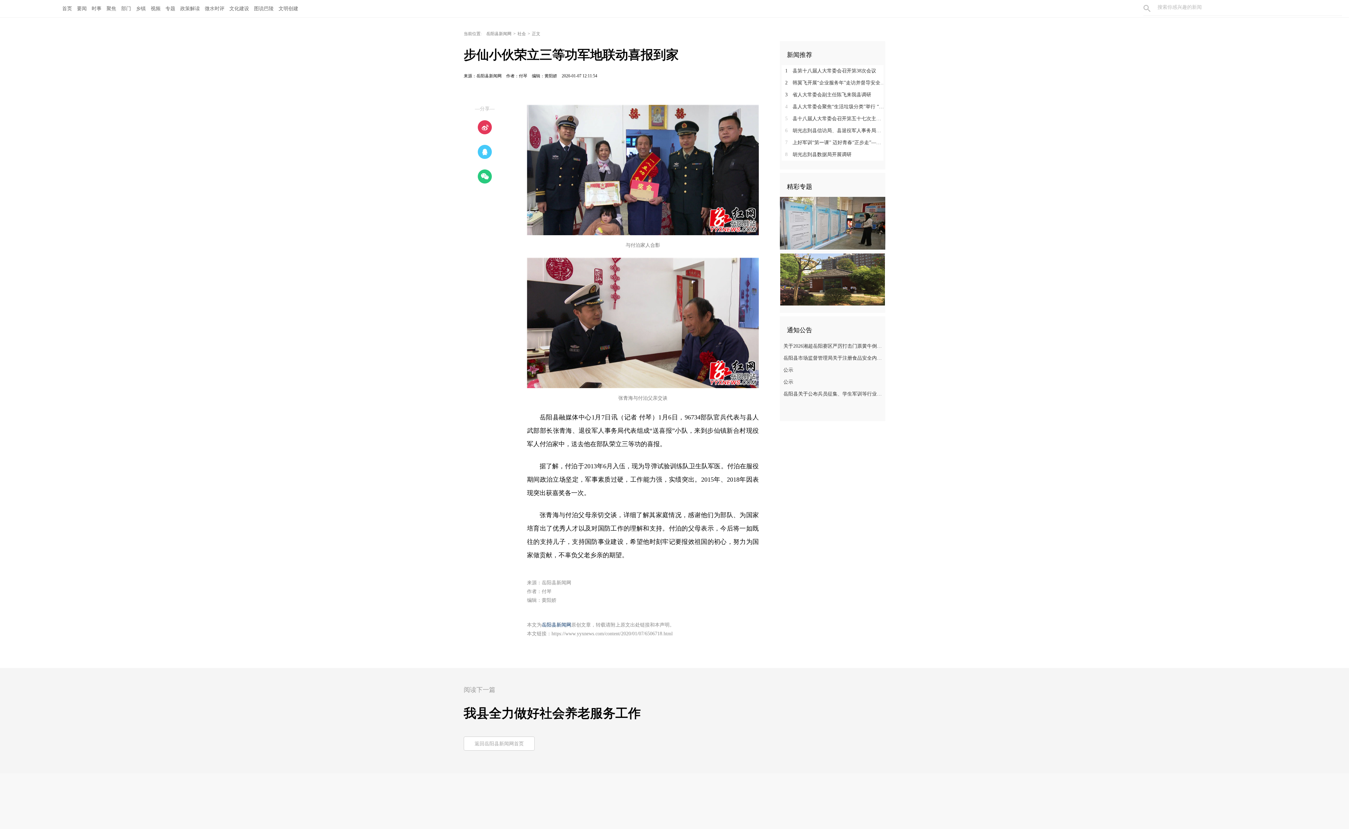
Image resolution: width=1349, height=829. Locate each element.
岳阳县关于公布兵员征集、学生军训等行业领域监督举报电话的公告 (833, 394)
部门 (126, 8)
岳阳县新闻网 (498, 33)
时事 (97, 8)
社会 (521, 33)
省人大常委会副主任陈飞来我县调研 (828, 94)
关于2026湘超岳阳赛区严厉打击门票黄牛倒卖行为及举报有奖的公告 (833, 346)
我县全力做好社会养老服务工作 (552, 713)
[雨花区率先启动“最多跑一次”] (832, 222)
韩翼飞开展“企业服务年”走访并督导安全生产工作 (835, 82)
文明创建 (288, 8)
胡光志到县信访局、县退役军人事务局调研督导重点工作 (835, 130)
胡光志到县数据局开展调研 (818, 154)
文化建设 (239, 8)
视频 (156, 8)
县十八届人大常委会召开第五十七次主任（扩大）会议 (835, 118)
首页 (67, 8)
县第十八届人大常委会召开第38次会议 (830, 70)
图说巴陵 (264, 8)
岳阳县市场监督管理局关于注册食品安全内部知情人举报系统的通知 (833, 358)
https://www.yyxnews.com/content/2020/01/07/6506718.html (612, 633)
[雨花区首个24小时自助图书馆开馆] (832, 279)
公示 (788, 370)
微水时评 (214, 8)
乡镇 (141, 8)
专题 (170, 8)
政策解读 (190, 8)
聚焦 (111, 8)
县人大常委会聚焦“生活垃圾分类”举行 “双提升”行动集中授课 (835, 106)
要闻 (82, 8)
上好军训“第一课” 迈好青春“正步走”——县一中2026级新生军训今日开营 (835, 142)
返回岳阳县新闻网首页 (499, 743)
